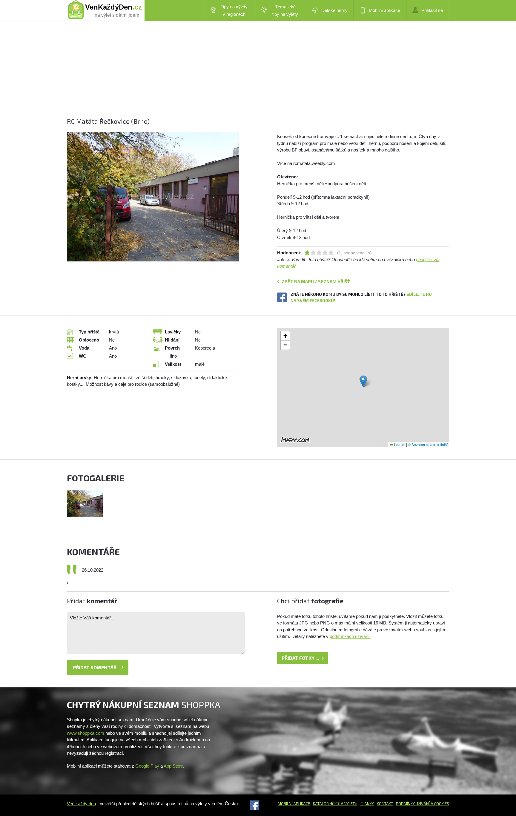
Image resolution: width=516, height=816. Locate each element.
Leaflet (399, 444)
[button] (363, 381)
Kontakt (385, 803)
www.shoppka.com (85, 733)
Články (367, 803)
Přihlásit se (432, 10)
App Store (173, 765)
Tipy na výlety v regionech (234, 10)
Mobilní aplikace (384, 10)
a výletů (348, 803)
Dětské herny (334, 10)
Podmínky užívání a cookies (422, 803)
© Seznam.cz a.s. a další (428, 444)
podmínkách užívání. (350, 636)
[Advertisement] (246, 75)
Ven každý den (81, 803)
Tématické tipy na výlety (285, 10)
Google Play (147, 765)
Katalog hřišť (326, 803)
